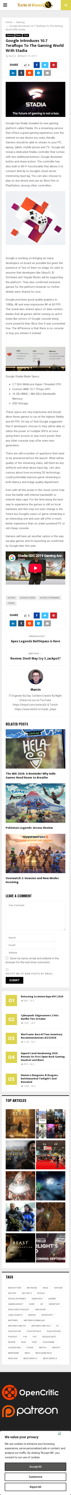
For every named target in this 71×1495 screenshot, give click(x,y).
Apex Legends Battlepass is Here (35, 641)
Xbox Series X (50, 1358)
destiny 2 (27, 1293)
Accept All (35, 1466)
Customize (35, 1476)
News (18, 35)
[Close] (63, 1433)
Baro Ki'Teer (14, 1288)
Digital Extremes (17, 1299)
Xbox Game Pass (43, 1353)
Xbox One (13, 1358)
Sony (34, 1342)
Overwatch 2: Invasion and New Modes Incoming (32, 880)
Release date (49, 1337)
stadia (11, 603)
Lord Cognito (15, 1315)
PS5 (35, 1337)
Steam (29, 1348)
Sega (23, 1342)
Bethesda (32, 1288)
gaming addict (15, 1304)
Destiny (12, 1293)
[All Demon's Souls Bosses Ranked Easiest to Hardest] (20, 1186)
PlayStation (14, 1331)
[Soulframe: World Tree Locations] (51, 1217)
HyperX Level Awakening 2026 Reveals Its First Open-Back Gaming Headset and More (43, 1056)
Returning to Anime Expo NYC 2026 (42, 996)
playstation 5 (54, 1331)
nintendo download (34, 1320)
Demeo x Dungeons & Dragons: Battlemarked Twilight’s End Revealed (40, 1078)
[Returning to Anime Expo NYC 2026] (51, 1155)
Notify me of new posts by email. (30, 973)
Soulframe (48, 1342)
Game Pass (37, 1299)
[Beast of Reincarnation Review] (20, 1124)
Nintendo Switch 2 (41, 1326)
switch (42, 1348)
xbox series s (30, 1358)
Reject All (35, 1486)
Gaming (10, 35)
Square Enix (14, 1348)
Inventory (54, 1304)
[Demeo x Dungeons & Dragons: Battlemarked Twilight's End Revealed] (51, 1248)
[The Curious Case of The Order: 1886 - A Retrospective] (20, 1155)
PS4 (25, 1337)
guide (32, 1304)
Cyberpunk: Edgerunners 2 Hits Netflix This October (40, 1017)
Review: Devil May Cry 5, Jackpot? (35, 658)
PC (57, 1326)
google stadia (27, 598)
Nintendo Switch (17, 1326)
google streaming (49, 598)
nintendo (13, 1320)
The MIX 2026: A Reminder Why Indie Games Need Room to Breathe (31, 775)
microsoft (47, 1315)
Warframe (13, 1353)
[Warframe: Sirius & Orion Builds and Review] (51, 1186)
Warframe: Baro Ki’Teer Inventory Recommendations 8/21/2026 (41, 1036)
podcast (13, 1337)
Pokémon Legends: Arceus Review (29, 827)
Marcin (12, 56)
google (11, 598)
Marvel (32, 1315)
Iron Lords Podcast (19, 1310)
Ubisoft (56, 1348)
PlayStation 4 (34, 1331)
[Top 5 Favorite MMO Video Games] (51, 1124)
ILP (41, 1304)
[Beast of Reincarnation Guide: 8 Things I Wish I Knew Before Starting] (20, 1248)
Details (41, 1293)
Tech (25, 35)
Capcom (58, 1288)
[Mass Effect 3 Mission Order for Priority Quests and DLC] (20, 1217)
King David (40, 1310)
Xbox (27, 1353)
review (11, 1342)
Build (45, 1288)
